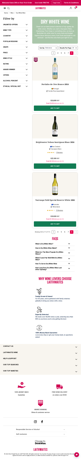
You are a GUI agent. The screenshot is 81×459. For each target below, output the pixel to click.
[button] (4, 8)
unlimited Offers (10, 25)
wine (12, 13)
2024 (55, 84)
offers (6, 75)
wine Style (7, 58)
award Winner (9, 69)
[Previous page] (53, 53)
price (5, 53)
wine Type (7, 30)
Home (6, 13)
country (7, 36)
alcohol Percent (10, 81)
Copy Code (56, 3)
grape (5, 47)
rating (6, 64)
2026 (55, 200)
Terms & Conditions (71, 3)
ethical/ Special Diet (12, 86)
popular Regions (10, 41)
